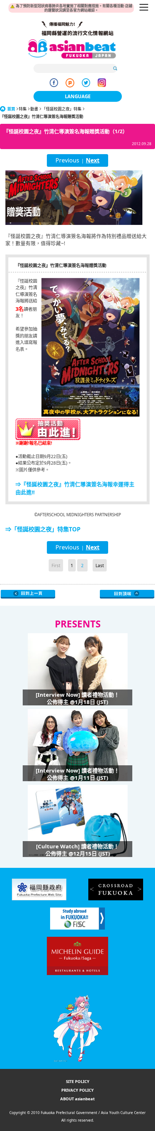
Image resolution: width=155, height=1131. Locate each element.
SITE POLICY (77, 1081)
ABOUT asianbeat (77, 1098)
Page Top (127, 594)
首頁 (11, 109)
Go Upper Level (28, 594)
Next (92, 160)
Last (100, 565)
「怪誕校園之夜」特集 (61, 109)
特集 (23, 109)
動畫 (34, 109)
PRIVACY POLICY (77, 1090)
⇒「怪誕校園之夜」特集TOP (42, 529)
